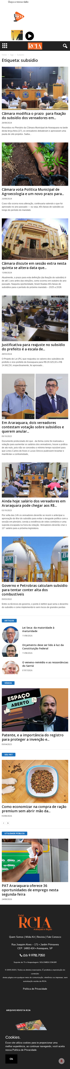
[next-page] (8, 823)
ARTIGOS (9, 620)
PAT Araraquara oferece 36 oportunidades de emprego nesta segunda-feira (30, 890)
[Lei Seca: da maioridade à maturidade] (11, 635)
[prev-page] (3, 823)
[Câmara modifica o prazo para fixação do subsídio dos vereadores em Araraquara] (35, 88)
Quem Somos (16, 937)
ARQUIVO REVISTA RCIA (18, 1010)
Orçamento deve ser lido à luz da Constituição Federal (43, 646)
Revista (41, 937)
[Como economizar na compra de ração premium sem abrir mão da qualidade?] (35, 781)
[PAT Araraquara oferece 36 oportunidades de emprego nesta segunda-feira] (35, 860)
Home (4, 55)
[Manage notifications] (61, 1061)
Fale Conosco (54, 937)
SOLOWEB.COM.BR (48, 962)
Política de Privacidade (35, 988)
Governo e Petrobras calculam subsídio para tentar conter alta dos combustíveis (34, 590)
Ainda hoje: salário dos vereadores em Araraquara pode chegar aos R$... (34, 503)
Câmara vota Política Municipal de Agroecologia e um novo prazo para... (33, 191)
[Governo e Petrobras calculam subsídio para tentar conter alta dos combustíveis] (35, 559)
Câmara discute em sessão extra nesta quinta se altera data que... (34, 265)
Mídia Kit (30, 937)
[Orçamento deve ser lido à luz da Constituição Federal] (11, 650)
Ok (11, 1058)
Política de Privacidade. (24, 1050)
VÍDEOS (8, 683)
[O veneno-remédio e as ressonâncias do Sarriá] (11, 667)
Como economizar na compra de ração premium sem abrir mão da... (34, 808)
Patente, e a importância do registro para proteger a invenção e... (33, 737)
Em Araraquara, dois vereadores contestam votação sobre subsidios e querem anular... (33, 427)
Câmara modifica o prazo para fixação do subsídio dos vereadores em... (34, 115)
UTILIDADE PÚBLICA (14, 833)
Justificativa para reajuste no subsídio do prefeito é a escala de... (33, 346)
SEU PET (8, 754)
